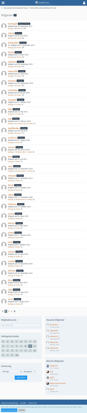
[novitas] (4, 263)
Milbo (52, 377)
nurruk (11, 213)
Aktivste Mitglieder (55, 361)
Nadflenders (14, 128)
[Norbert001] (4, 45)
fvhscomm (54, 324)
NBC (10, 109)
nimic (10, 299)
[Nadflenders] (4, 130)
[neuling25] (4, 26)
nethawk (12, 175)
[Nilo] (4, 159)
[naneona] (4, 64)
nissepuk (12, 99)
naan (10, 166)
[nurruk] (4, 216)
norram (11, 147)
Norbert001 (13, 42)
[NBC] (4, 111)
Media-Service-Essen (58, 383)
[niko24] (4, 35)
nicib (10, 242)
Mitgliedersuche (8, 319)
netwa (11, 194)
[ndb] (4, 121)
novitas (11, 261)
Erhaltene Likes (21, 123)
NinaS (11, 185)
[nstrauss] (4, 83)
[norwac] (4, 254)
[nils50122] (4, 140)
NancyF (11, 223)
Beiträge (10, 28)
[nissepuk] (4, 102)
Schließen (22, 410)
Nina (10, 280)
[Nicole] (4, 54)
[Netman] (4, 273)
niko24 (11, 33)
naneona (12, 61)
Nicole (11, 52)
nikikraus (12, 204)
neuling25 (12, 23)
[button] (3, 3)
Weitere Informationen (9, 410)
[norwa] (4, 235)
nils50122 (12, 137)
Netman (12, 270)
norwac (11, 251)
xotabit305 (54, 330)
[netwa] (4, 197)
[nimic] (4, 301)
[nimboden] (4, 92)
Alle (17, 355)
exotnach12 (54, 336)
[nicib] (4, 244)
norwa (11, 232)
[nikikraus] (4, 206)
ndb (10, 118)
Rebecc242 (54, 342)
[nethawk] (4, 178)
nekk (10, 289)
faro (51, 371)
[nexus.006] (4, 73)
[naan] (4, 168)
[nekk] (4, 292)
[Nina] (4, 282)
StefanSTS (54, 366)
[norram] (4, 149)
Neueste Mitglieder (55, 319)
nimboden (13, 90)
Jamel (52, 389)
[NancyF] (4, 225)
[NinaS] (4, 187)
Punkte (19, 28)
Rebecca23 (54, 348)
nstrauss (12, 80)
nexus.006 (13, 71)
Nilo (10, 156)
